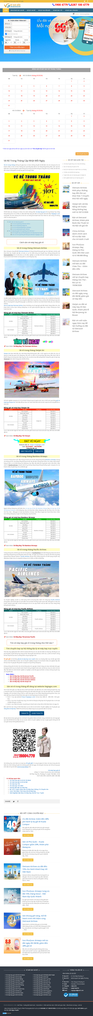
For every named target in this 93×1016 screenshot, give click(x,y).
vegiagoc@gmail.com (77, 990)
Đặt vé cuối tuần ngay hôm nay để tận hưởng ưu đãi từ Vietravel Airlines (80, 325)
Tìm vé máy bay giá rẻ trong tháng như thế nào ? (21, 231)
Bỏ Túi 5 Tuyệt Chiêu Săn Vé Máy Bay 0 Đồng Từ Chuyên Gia (29, 789)
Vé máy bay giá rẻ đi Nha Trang (15, 981)
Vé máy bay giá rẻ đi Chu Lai (42, 981)
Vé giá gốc (29, 763)
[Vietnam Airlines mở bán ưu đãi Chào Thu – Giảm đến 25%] (66, 262)
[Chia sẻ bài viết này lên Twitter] (14, 801)
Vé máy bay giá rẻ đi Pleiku (41, 989)
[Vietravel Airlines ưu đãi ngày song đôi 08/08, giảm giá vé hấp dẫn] (66, 292)
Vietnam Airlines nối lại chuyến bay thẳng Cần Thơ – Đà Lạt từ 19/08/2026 (80, 279)
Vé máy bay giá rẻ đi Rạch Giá (42, 987)
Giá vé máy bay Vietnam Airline (13, 305)
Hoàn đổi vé (39, 1005)
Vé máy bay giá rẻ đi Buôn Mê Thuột (44, 975)
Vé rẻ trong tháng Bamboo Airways (21, 227)
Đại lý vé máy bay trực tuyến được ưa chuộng (74, 169)
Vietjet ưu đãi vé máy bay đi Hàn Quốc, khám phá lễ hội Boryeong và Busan (80, 309)
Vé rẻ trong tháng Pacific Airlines (21, 229)
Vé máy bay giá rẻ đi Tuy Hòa (42, 979)
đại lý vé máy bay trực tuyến (26, 659)
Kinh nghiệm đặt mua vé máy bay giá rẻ (73, 178)
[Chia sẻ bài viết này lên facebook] (18, 801)
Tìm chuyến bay (82, 154)
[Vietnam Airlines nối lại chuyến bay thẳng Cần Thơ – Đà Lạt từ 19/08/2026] (66, 275)
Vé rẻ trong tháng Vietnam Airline (21, 223)
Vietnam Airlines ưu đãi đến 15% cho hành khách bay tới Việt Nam (34, 869)
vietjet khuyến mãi (44, 10)
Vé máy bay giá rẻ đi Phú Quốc (14, 993)
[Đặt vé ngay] (32, 441)
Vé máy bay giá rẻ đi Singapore (43, 991)
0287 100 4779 (80, 5)
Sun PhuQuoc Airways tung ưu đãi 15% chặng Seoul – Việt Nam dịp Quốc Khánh (35, 894)
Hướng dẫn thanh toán (29, 1005)
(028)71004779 (37, 713)
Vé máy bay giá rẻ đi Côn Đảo (14, 995)
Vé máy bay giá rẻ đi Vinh (13, 987)
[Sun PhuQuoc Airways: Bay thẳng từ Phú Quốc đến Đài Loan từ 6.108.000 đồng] (66, 246)
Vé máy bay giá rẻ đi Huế (41, 977)
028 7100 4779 (26, 451)
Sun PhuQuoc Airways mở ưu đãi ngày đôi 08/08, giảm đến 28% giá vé (35, 943)
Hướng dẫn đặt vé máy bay (18, 787)
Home (6, 10)
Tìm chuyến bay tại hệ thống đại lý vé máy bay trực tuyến (27, 233)
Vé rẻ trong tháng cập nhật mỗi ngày (24, 160)
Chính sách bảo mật (49, 1005)
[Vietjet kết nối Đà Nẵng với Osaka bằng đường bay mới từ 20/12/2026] (66, 205)
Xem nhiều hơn (28, 835)
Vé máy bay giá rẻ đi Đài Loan (42, 995)
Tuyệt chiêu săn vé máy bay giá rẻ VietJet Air (74, 175)
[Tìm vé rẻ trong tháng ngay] (32, 341)
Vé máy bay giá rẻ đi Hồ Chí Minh (20, 780)
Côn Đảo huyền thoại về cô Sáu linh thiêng (74, 164)
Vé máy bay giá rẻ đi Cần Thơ (42, 983)
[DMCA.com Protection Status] (7, 1013)
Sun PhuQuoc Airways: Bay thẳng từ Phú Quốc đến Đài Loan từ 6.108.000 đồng (80, 250)
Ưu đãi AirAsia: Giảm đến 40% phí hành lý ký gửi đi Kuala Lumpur (35, 822)
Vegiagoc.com (55, 213)
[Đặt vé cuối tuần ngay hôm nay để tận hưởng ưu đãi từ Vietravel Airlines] (66, 321)
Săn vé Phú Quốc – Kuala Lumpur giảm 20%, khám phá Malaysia (35, 844)
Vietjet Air (7, 353)
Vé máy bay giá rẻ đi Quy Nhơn (15, 983)
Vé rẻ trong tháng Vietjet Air (19, 225)
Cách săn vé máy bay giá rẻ (15, 222)
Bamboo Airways (51, 459)
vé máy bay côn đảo (71, 10)
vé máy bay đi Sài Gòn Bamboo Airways (36, 508)
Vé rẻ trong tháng (9, 165)
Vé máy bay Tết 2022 (16, 786)
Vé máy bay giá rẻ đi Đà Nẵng (14, 979)
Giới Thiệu (19, 1005)
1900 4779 (61, 5)
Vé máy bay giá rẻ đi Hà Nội (19, 782)
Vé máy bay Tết (15, 784)
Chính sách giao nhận (60, 1005)
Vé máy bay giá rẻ (54, 770)
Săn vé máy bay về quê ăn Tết (71, 166)
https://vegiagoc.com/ (28, 697)
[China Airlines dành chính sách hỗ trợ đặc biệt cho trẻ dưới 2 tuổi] (66, 232)
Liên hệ (80, 1005)
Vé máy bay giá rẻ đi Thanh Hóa (15, 989)
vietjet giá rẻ (31, 10)
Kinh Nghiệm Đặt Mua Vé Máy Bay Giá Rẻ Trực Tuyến (27, 793)
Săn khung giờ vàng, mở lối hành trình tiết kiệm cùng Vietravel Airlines (34, 918)
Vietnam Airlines (24, 251)
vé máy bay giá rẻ (41, 212)
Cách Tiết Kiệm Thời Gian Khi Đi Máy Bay (23, 791)
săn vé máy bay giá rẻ (17, 10)
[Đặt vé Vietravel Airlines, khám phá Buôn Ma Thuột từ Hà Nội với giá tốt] (66, 219)
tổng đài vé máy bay (10, 708)
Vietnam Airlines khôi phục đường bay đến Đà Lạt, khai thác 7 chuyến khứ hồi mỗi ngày (80, 193)
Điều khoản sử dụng (72, 1005)
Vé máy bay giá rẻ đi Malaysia (42, 993)
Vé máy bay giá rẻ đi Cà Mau (42, 985)
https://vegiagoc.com (37, 445)
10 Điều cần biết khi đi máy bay (71, 172)
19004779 (24, 713)
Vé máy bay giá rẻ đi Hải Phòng (15, 985)
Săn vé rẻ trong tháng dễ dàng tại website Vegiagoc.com (27, 234)
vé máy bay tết (57, 10)
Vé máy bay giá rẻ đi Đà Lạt (14, 991)
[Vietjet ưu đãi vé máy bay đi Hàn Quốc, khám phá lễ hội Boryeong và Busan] (66, 305)
